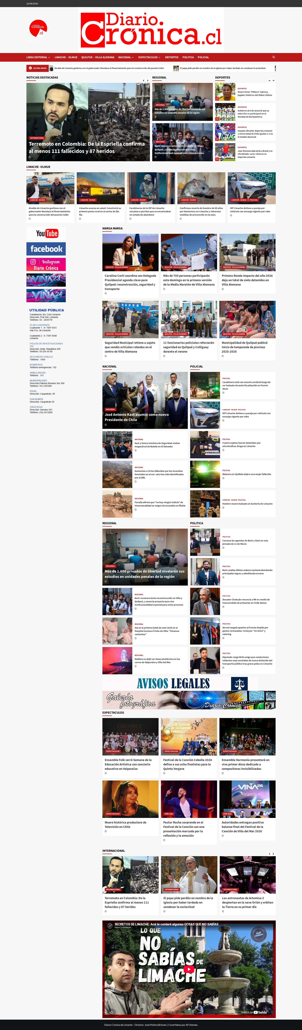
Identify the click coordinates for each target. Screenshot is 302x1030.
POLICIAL (203, 57)
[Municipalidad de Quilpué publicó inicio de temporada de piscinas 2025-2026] (247, 319)
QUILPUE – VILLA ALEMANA (97, 57)
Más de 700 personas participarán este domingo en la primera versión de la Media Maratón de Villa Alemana (189, 280)
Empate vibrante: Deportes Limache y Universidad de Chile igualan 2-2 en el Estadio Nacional (255, 113)
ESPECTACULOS (148, 57)
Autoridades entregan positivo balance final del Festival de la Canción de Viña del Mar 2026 (243, 827)
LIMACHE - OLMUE (37, 130)
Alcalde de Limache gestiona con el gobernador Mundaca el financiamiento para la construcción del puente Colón (86, 144)
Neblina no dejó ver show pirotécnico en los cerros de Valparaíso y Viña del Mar (157, 660)
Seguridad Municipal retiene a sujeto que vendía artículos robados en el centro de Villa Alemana (130, 347)
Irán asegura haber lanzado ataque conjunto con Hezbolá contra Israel (246, 900)
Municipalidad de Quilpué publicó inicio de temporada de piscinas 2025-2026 (245, 347)
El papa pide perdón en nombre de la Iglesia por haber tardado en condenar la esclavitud (127, 68)
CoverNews (174, 1024)
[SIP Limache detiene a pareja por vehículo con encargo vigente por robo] (252, 188)
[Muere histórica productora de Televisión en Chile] (130, 799)
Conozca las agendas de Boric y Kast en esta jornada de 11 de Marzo (245, 542)
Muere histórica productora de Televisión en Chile (125, 824)
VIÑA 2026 (169, 814)
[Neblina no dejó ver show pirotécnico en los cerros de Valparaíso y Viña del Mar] (117, 660)
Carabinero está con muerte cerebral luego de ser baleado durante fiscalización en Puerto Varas (246, 385)
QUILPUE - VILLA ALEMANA (117, 267)
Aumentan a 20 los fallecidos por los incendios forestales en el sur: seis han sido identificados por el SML (159, 474)
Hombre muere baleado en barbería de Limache (247, 503)
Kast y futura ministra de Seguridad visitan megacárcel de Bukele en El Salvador (157, 445)
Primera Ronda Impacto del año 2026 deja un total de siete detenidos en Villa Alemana (247, 280)
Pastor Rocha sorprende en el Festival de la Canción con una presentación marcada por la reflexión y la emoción (183, 829)
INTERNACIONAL (113, 889)
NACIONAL (124, 57)
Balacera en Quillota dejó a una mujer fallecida (246, 474)
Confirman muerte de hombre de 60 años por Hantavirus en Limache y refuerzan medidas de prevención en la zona (201, 211)
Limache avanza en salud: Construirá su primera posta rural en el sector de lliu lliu (100, 211)
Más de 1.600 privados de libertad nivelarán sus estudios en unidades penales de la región (180, 110)
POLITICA (188, 57)
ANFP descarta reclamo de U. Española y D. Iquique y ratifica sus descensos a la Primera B (254, 154)
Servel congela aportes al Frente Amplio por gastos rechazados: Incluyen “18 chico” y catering (245, 631)
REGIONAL (160, 105)
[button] (274, 57)
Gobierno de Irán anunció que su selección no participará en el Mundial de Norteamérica (253, 93)
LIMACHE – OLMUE (66, 57)
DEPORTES (172, 57)
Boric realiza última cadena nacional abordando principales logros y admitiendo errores (247, 572)
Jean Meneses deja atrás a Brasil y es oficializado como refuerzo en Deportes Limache (255, 134)
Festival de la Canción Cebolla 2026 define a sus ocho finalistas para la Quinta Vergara (187, 764)
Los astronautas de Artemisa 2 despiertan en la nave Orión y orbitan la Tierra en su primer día (189, 902)
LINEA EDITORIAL (36, 57)
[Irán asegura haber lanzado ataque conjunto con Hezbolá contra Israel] (248, 875)
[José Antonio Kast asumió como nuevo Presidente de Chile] (145, 400)
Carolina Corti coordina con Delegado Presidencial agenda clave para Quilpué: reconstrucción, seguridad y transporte (130, 282)
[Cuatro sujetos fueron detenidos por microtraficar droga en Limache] (205, 444)
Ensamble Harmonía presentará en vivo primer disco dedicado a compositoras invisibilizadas (245, 764)
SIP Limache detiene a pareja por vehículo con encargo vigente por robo (250, 210)
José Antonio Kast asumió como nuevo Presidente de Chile (137, 417)
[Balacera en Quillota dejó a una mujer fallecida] (205, 474)
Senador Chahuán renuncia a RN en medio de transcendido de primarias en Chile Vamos (246, 601)
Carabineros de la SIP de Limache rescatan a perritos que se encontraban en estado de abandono (150, 211)
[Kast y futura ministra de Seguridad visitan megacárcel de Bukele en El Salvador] (117, 444)
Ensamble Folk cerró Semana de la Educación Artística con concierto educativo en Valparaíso (230, 68)
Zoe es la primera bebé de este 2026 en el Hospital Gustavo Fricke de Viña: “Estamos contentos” (157, 631)
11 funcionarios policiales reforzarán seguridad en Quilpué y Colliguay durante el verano (188, 347)
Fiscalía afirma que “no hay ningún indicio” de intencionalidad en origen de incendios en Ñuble (160, 504)
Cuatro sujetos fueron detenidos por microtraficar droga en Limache (241, 444)
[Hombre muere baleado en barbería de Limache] (205, 503)
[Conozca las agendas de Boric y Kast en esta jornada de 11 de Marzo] (205, 542)
